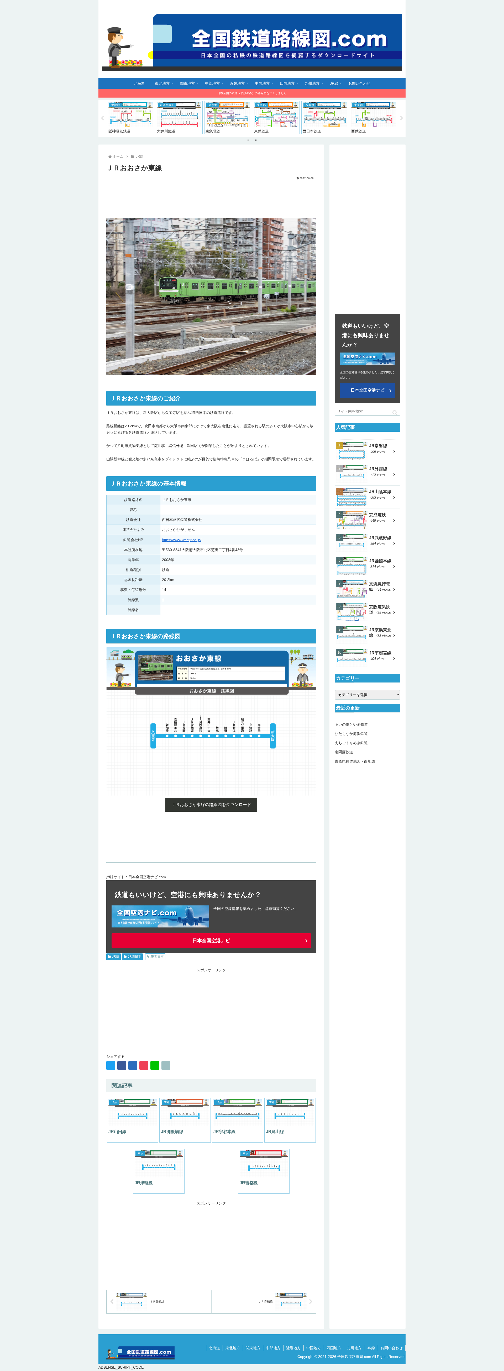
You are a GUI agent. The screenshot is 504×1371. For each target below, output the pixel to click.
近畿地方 (293, 1348)
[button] (395, 412)
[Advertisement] (211, 195)
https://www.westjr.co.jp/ (181, 540)
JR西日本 (134, 956)
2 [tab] (256, 140)
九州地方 (354, 1348)
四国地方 (334, 1348)
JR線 (115, 956)
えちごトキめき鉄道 (351, 743)
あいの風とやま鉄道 (351, 724)
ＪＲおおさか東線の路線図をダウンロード (211, 804)
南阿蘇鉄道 (344, 752)
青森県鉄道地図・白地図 (355, 761)
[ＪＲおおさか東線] (132, 1065)
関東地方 (253, 1348)
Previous (102, 118)
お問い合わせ (392, 1348)
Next (401, 118)
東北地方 (232, 1348)
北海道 (214, 1348)
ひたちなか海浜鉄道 (351, 734)
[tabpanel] (130, 117)
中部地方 (273, 1348)
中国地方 (313, 1348)
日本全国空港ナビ (211, 940)
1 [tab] (248, 140)
